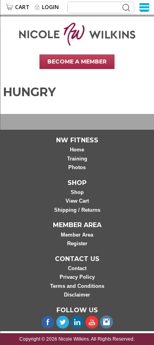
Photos (77, 167)
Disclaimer (77, 295)
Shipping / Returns (77, 210)
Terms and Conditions (77, 286)
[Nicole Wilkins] (77, 34)
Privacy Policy (77, 277)
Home (77, 150)
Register (77, 243)
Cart (22, 7)
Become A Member (77, 61)
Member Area (77, 235)
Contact (77, 268)
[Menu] (144, 7)
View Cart (77, 201)
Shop (77, 192)
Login (50, 7)
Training (77, 159)
